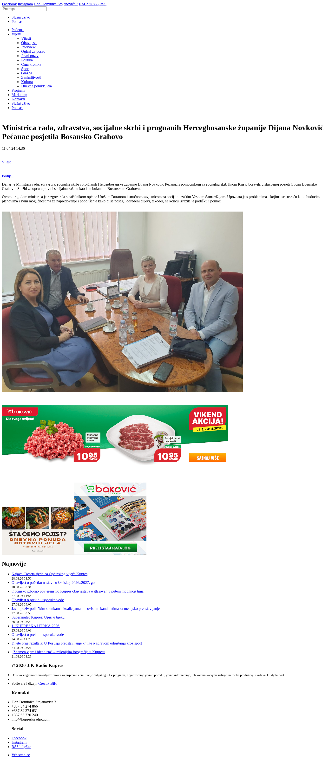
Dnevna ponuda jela (36, 86)
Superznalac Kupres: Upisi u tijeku (38, 617)
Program (18, 90)
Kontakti (18, 99)
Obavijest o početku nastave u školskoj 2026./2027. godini (56, 582)
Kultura (27, 82)
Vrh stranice (21, 755)
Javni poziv (30, 56)
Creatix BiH (47, 683)
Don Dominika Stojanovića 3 (56, 4)
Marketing (19, 95)
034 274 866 (89, 4)
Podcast (17, 21)
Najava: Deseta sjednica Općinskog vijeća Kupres (49, 574)
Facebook (9, 4)
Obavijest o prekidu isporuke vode (38, 600)
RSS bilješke (21, 747)
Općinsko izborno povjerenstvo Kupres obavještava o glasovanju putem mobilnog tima (78, 591)
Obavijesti (29, 43)
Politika (27, 60)
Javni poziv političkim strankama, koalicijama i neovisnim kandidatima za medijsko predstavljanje (86, 608)
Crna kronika (31, 64)
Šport (25, 69)
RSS (102, 4)
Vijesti (16, 34)
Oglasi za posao (33, 51)
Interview (28, 47)
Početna (18, 30)
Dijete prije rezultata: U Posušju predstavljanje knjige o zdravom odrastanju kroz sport (77, 643)
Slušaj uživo (21, 17)
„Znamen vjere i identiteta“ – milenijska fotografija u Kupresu (58, 652)
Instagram (25, 4)
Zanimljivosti (31, 77)
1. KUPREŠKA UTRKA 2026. (36, 626)
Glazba (26, 73)
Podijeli (7, 176)
